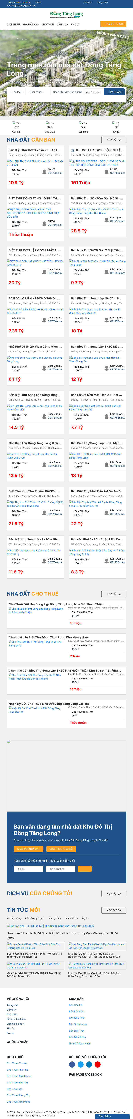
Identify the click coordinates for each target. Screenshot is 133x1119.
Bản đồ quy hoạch (34, 918)
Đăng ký (87, 2)
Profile (10, 1033)
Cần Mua (62, 24)
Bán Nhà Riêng (77, 1037)
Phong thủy (54, 918)
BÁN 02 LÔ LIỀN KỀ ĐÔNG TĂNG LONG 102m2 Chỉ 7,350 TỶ (51, 298)
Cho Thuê (47, 24)
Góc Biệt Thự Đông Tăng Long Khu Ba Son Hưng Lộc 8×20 (50, 443)
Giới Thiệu (13, 24)
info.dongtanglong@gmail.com (21, 5)
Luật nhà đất (71, 918)
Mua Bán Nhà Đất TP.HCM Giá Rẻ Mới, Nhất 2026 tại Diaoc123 (34, 975)
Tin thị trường (14, 918)
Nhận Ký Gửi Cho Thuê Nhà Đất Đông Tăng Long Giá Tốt (49, 704)
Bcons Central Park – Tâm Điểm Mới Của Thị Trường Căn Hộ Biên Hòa (34, 955)
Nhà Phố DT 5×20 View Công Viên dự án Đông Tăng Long (50, 346)
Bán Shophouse (78, 1024)
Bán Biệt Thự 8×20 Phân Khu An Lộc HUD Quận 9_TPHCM (50, 150)
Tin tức (11, 1028)
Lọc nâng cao (92, 92)
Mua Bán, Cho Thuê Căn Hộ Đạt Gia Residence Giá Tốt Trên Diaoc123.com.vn (94, 955)
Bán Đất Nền (76, 1011)
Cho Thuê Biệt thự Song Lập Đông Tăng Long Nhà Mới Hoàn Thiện (56, 604)
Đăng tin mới (115, 24)
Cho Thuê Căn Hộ (17, 1063)
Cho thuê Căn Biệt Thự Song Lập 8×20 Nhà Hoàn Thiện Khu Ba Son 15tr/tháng (65, 670)
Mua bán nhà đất (28, 848)
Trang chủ (12, 1005)
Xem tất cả (114, 139)
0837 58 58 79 (23, 2)
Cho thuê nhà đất (61, 848)
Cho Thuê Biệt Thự (17, 1082)
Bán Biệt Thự (76, 1030)
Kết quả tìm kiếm (16, 1019)
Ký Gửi (75, 24)
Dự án (85, 918)
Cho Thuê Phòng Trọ (18, 1095)
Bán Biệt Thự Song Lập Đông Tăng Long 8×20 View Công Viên (53, 395)
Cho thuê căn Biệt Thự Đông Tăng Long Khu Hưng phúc (49, 637)
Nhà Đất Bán (31, 24)
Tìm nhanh (115, 91)
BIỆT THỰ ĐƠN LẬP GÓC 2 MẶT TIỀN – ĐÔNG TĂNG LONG (50, 250)
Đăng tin (11, 1009)
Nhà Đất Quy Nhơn (80, 1043)
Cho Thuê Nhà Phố (17, 1069)
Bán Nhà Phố (76, 1017)
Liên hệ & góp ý (15, 1023)
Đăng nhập (102, 2)
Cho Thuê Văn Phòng (18, 1101)
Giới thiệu (12, 1014)
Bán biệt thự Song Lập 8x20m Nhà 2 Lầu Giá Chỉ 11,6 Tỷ (49, 539)
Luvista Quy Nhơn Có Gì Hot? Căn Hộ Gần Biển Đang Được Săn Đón (94, 975)
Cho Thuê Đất (14, 1088)
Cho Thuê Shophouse (19, 1076)
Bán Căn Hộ (75, 1005)
